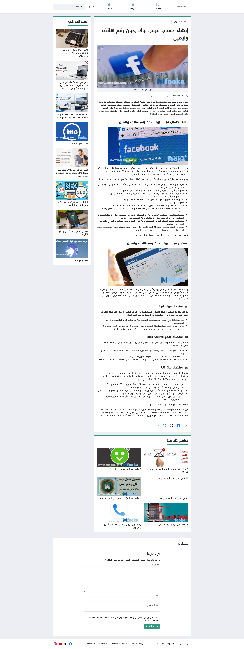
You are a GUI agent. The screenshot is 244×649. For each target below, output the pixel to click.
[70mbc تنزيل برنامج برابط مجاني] (166, 516)
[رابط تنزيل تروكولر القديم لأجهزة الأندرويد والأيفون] (119, 516)
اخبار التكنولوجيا (179, 21)
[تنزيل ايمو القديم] (72, 133)
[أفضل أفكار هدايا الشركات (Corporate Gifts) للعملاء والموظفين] (72, 43)
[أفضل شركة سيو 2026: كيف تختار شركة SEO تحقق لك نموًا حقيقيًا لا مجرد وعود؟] (72, 163)
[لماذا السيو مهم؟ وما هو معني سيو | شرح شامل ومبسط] (72, 194)
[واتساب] (164, 425)
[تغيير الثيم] (91, 6)
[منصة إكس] (171, 425)
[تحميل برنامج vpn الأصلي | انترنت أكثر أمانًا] (72, 223)
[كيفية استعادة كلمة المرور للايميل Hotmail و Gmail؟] (166, 461)
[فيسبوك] (178, 425)
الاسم (157, 595)
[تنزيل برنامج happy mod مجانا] (119, 461)
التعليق (156, 564)
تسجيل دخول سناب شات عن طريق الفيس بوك (156, 235)
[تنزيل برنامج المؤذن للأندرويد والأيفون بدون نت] (119, 488)
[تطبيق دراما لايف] (72, 250)
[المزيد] (157, 425)
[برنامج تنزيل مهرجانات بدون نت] (166, 488)
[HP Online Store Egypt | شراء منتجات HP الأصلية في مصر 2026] (72, 106)
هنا (161, 187)
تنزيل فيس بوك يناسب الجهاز (163, 405)
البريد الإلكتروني (153, 605)
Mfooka (176, 96)
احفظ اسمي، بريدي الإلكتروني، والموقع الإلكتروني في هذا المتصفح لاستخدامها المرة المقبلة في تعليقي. (124, 619)
